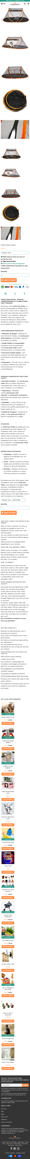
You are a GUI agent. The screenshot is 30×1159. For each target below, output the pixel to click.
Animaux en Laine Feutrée (8, 890)
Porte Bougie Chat (8, 1038)
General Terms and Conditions (9, 1142)
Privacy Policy (6, 1091)
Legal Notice (21, 1142)
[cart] (28, 3)
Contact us (3, 1108)
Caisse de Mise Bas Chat (8, 792)
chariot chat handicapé (8, 915)
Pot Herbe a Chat (8, 940)
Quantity (4, 271)
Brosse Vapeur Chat (8, 717)
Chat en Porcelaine (8, 1062)
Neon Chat (7, 866)
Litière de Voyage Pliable (8, 741)
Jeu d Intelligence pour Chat (8, 988)
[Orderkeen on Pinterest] (15, 1149)
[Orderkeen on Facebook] (11, 1149)
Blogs (2, 1114)
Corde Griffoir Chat (8, 964)
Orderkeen (12, 1153)
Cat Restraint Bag (8, 842)
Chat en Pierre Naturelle (8, 1014)
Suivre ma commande (6, 1122)
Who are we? (4, 1116)
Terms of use (11, 1145)
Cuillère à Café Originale (8, 767)
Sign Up (25, 1085)
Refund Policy (17, 1143)
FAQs (2, 1111)
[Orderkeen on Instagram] (18, 1149)
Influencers (4, 1119)
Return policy (9, 1143)
